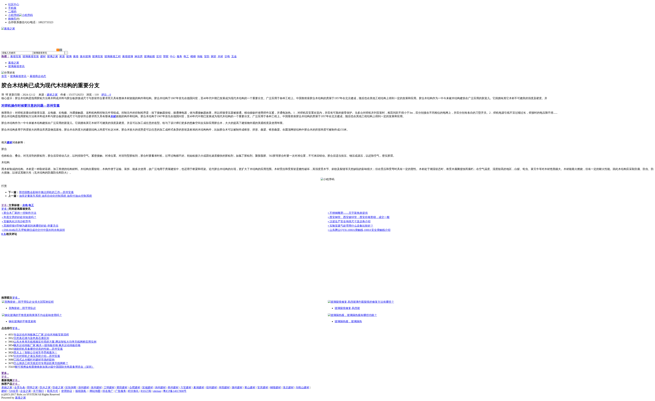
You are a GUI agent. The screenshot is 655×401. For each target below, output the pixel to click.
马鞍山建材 (302, 387)
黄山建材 (249, 387)
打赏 (4, 185)
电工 (186, 56)
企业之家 (25, 391)
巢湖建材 (198, 387)
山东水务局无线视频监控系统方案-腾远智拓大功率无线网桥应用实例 (55, 341)
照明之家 (32, 387)
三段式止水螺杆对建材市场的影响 (34, 359)
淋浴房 (138, 56)
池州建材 (160, 387)
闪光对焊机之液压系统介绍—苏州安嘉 (37, 356)
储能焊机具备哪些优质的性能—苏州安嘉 (38, 348)
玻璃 (69, 56)
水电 (25, 205)
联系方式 (52, 391)
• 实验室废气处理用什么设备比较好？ (350, 225)
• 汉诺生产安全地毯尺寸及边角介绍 (349, 221)
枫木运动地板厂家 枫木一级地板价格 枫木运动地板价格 (47, 345)
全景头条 (19, 387)
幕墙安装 (15, 56)
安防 (206, 56)
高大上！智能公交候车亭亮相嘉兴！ (35, 352)
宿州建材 (211, 387)
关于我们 (38, 391)
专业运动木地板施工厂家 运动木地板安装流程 (41, 334)
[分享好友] (8, 73)
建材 (43, 56)
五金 (234, 56)
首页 (4, 76)
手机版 (12, 7)
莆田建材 (122, 387)
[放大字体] (2, 94)
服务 (179, 56)
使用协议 (66, 391)
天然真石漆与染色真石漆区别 (31, 338)
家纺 (213, 56)
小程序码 (13, 15)
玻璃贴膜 (149, 56)
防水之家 (45, 387)
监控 (159, 56)
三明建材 (109, 387)
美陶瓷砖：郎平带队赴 (22, 308)
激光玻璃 (85, 56)
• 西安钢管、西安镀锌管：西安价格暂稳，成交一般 (359, 217)
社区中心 (13, 4)
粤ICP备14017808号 (174, 391)
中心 (172, 56)
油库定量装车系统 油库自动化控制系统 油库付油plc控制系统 (55, 195)
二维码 (12, 11)
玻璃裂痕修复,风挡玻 (347, 308)
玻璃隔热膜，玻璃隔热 (348, 321)
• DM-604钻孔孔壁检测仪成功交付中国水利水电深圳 (33, 229)
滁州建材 (237, 387)
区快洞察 (70, 387)
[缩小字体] (6, 94)
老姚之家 (6, 387)
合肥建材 (134, 387)
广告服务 (120, 391)
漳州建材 (83, 387)
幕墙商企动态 (38, 76)
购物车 (12, 18)
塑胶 (166, 56)
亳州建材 (173, 387)
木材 (220, 56)
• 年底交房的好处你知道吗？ (19, 217)
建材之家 (52, 94)
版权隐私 (80, 391)
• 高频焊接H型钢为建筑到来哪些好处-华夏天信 (30, 225)
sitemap (157, 391)
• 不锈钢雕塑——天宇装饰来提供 (348, 212)
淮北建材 (288, 387)
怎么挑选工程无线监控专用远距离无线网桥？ (41, 363)
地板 (200, 56)
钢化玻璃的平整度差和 (22, 321)
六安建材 (185, 387)
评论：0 (106, 94)
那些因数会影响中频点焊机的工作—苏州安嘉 (46, 192)
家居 (62, 56)
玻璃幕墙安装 (31, 56)
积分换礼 (133, 391)
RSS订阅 (146, 391)
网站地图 (95, 391)
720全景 (13, 391)
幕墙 (75, 56)
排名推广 (107, 391)
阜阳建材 (224, 387)
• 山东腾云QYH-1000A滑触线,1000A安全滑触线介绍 (359, 229)
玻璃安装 (97, 56)
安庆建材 (262, 387)
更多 (5, 205)
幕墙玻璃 (127, 56)
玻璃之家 (52, 56)
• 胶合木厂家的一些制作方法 (19, 212)
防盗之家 (58, 387)
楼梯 (193, 56)
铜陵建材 (275, 387)
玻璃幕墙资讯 (18, 76)
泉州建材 (96, 387)
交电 (227, 56)
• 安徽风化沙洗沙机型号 (16, 221)
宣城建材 (147, 387)
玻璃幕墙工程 (112, 56)
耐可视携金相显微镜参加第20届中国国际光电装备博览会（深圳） (54, 366)
